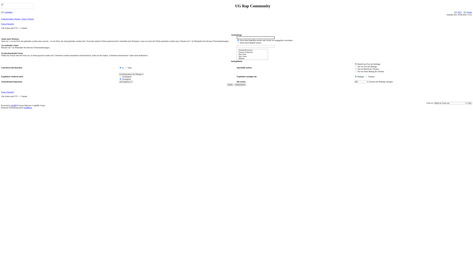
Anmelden (8, 12)
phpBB (14, 105)
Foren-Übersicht (7, 24)
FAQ (459, 12)
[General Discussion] (252, 50)
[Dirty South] (252, 57)
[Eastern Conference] (252, 52)
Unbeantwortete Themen (10, 19)
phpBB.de (28, 108)
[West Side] (252, 54)
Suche (469, 12)
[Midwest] (252, 59)
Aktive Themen (28, 19)
